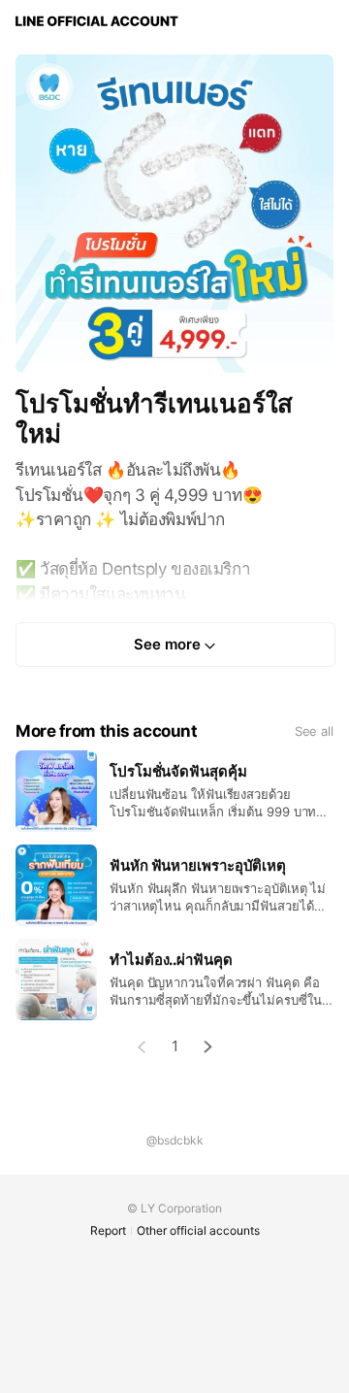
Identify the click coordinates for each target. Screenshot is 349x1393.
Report (108, 1230)
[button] (208, 1047)
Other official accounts (198, 1230)
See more (167, 644)
